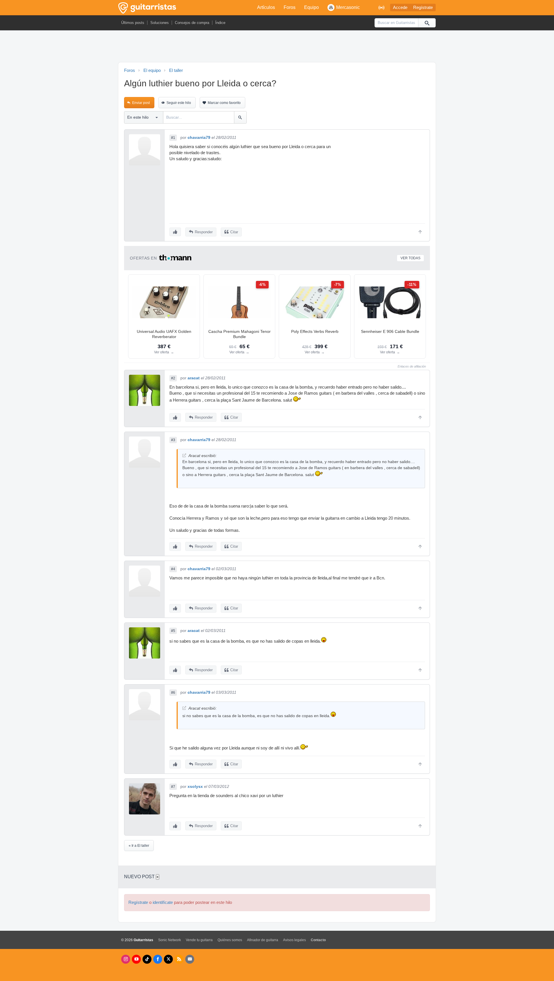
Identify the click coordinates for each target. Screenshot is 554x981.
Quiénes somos (230, 940)
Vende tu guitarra (199, 940)
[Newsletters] (189, 959)
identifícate (163, 902)
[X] (168, 959)
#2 (173, 378)
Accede (400, 7)
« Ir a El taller (139, 846)
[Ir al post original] (184, 455)
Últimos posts (132, 22)
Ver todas (410, 258)
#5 (173, 631)
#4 (173, 569)
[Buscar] (426, 22)
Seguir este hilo (178, 103)
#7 (173, 787)
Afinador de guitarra (262, 940)
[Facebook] (157, 959)
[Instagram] (125, 959)
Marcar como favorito (224, 103)
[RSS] (179, 959)
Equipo (311, 7)
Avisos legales (294, 940)
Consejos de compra (192, 22)
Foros (289, 7)
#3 (173, 440)
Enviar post (141, 103)
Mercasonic (348, 7)
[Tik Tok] (147, 959)
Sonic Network (169, 940)
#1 (173, 138)
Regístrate (423, 7)
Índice (220, 22)
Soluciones (159, 22)
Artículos (266, 7)
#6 (173, 693)
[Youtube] (136, 959)
